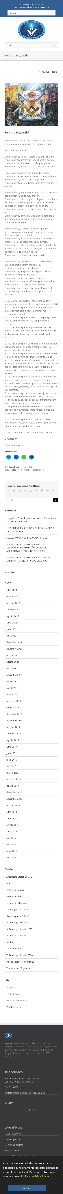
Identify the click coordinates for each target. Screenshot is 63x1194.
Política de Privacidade (35, 1176)
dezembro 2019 (14, 714)
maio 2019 (11, 759)
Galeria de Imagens (16, 889)
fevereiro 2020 (13, 701)
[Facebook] (34, 1110)
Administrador (13, 467)
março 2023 (12, 596)
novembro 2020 (14, 674)
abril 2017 (11, 837)
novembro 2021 (14, 648)
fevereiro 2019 (13, 779)
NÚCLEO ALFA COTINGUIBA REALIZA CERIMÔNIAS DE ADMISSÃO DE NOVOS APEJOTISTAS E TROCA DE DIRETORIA (26, 547)
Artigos (9, 883)
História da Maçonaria (17, 903)
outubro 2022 (13, 603)
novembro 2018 (14, 798)
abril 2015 (11, 857)
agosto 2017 (12, 824)
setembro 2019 (14, 733)
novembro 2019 (14, 720)
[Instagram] (29, 1110)
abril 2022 (11, 635)
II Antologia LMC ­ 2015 (17, 916)
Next (54, 71)
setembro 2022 (14, 609)
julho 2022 (11, 622)
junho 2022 (12, 629)
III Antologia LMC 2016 (17, 922)
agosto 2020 (12, 681)
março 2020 (12, 694)
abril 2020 (11, 687)
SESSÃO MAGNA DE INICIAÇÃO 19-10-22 (26, 537)
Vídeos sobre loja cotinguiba (20, 961)
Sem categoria (13, 948)
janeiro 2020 (12, 707)
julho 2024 (11, 589)
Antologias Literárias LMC (19, 876)
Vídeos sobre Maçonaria (18, 968)
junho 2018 (12, 818)
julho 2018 (11, 811)
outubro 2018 (13, 805)
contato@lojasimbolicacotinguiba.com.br (32, 7)
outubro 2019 (13, 727)
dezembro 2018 (14, 792)
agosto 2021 (12, 661)
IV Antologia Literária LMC (19, 929)
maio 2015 (11, 851)
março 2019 (12, 772)
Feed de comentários (17, 1000)
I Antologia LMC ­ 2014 (17, 909)
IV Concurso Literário (16, 935)
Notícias (15, 470)
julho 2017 (11, 831)
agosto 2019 (12, 740)
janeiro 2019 (12, 785)
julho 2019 (11, 746)
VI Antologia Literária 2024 (19, 955)
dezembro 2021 (14, 642)
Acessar (10, 987)
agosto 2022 (12, 616)
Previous (45, 71)
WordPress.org (13, 1007)
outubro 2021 (13, 655)
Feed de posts (13, 993)
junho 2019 (12, 753)
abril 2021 (11, 668)
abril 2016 (11, 844)
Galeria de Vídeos (15, 896)
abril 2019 (11, 766)
